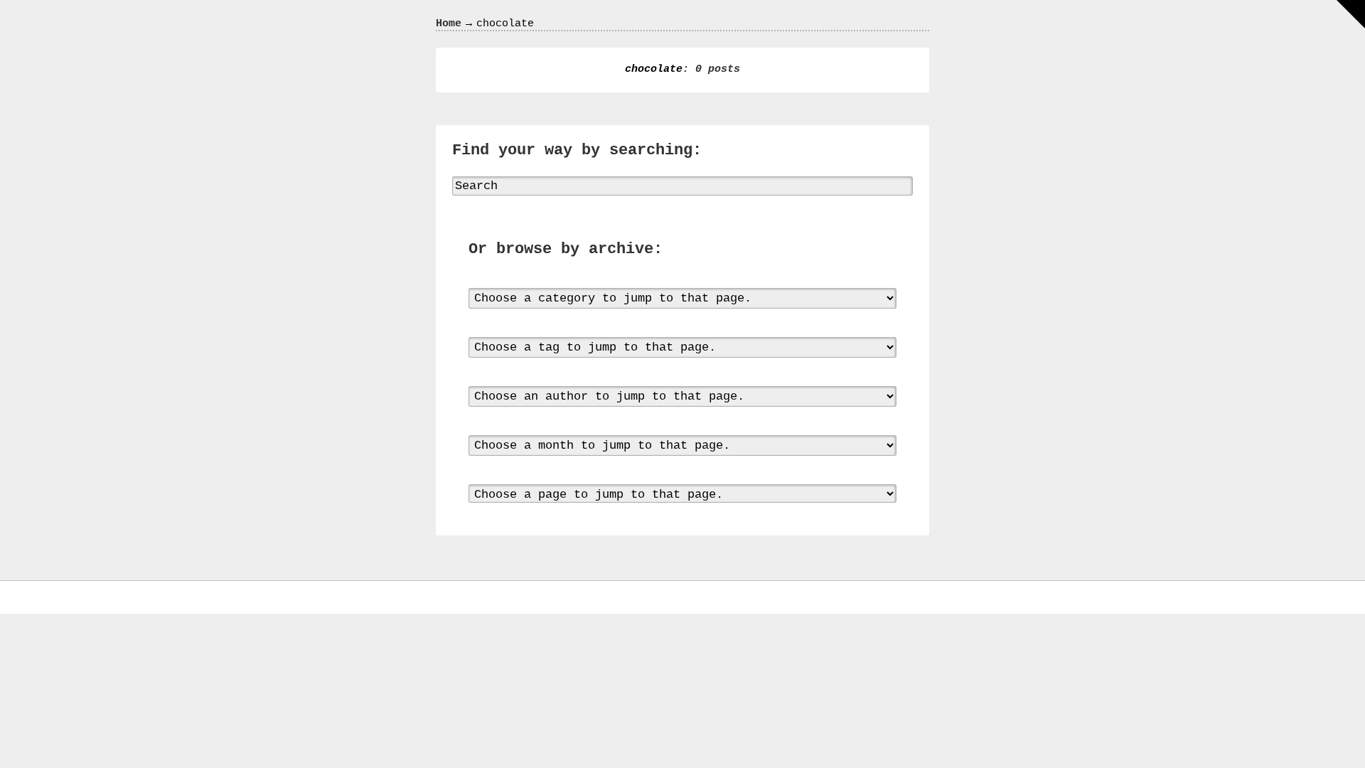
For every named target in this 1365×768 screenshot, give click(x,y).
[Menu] (1351, 14)
